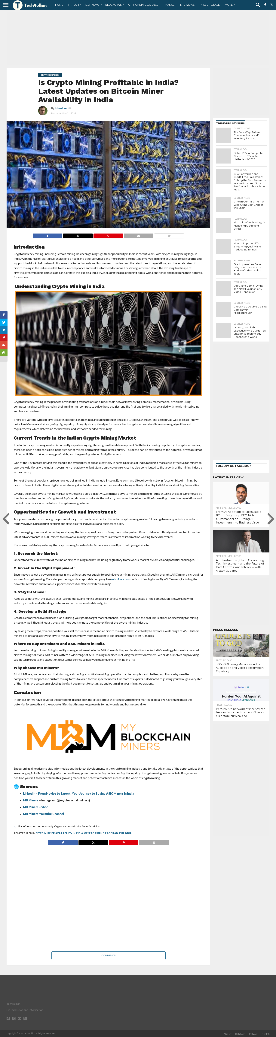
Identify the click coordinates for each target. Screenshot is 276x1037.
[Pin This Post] (108, 235)
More (229, 4)
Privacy (253, 1034)
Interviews (187, 4)
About (228, 1034)
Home (59, 4)
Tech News (92, 4)
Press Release (210, 4)
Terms (265, 1034)
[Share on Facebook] (48, 235)
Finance (169, 4)
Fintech (73, 4)
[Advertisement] (138, 38)
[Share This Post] (78, 235)
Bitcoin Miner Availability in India (59, 833)
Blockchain (113, 4)
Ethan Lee (61, 108)
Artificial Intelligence (143, 4)
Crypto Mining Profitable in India (107, 833)
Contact (240, 1034)
